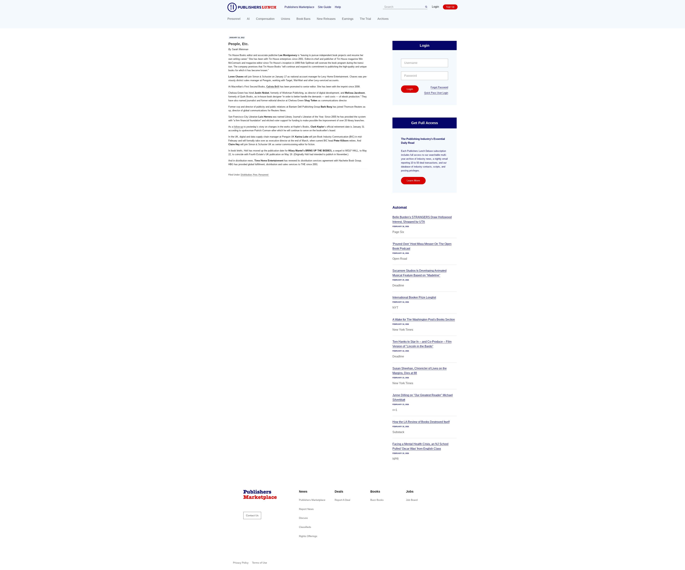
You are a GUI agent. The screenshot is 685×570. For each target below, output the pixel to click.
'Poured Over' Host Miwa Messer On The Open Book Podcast (421, 246)
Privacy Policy (240, 562)
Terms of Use (259, 562)
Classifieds (305, 527)
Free (255, 175)
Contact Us (252, 515)
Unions (285, 18)
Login (435, 6)
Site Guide (324, 7)
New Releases (326, 18)
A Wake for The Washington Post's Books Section (423, 319)
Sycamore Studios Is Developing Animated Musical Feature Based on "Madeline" (419, 273)
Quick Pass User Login (436, 92)
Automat (399, 207)
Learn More (413, 180)
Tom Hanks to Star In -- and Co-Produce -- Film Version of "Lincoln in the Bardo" (421, 344)
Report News (306, 509)
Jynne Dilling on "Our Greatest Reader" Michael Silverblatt (422, 397)
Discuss (303, 517)
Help (338, 7)
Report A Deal (342, 499)
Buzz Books (377, 499)
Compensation (265, 18)
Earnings (347, 18)
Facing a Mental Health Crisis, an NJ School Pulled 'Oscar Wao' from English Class (420, 446)
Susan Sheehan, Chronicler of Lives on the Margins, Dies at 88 (419, 371)
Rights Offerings (308, 536)
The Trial (365, 18)
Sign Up (450, 7)
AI (248, 18)
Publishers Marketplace (299, 7)
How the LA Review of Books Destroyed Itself (421, 421)
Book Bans (303, 18)
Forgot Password (439, 87)
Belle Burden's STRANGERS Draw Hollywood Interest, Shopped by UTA (422, 219)
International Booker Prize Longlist (414, 297)
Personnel (233, 18)
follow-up (238, 126)
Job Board (412, 499)
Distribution (246, 175)
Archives (383, 18)
